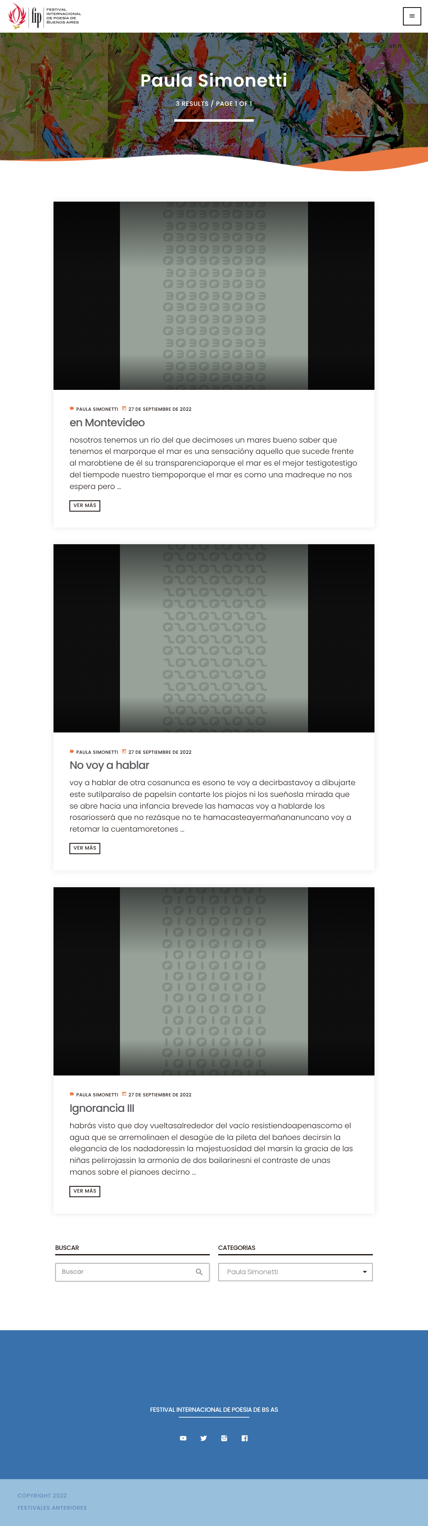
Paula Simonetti (97, 409)
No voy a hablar (109, 765)
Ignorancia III (101, 1108)
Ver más (85, 505)
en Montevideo (107, 422)
